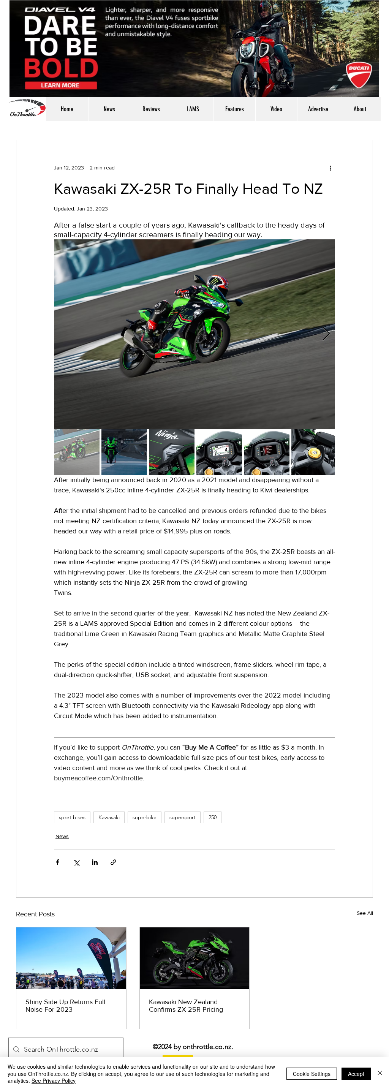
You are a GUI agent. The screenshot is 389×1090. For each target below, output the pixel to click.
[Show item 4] (219, 452)
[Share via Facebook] (57, 862)
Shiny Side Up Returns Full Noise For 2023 (65, 1005)
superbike (145, 817)
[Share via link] (113, 862)
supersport (182, 817)
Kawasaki (109, 817)
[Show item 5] (266, 452)
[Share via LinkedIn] (94, 862)
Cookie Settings (311, 1073)
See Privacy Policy (54, 1080)
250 (213, 817)
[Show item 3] (171, 452)
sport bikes (72, 817)
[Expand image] (194, 334)
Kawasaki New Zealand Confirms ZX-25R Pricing (186, 1005)
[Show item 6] (314, 452)
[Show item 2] (124, 452)
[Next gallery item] (326, 334)
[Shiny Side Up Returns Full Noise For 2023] (71, 958)
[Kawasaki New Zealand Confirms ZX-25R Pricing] (195, 958)
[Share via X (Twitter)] (76, 862)
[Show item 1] (77, 452)
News (62, 836)
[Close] (379, 1073)
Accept (356, 1073)
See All (365, 913)
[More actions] (330, 167)
